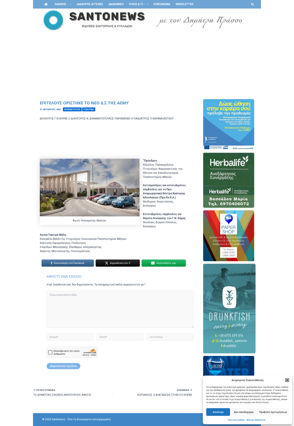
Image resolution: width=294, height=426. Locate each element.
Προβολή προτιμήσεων (273, 412)
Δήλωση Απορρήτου (256, 420)
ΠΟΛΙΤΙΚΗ (89, 109)
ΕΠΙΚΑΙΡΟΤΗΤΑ (72, 109)
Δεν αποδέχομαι (244, 412)
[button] (287, 380)
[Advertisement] (147, 57)
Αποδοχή (218, 412)
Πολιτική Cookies (236, 420)
